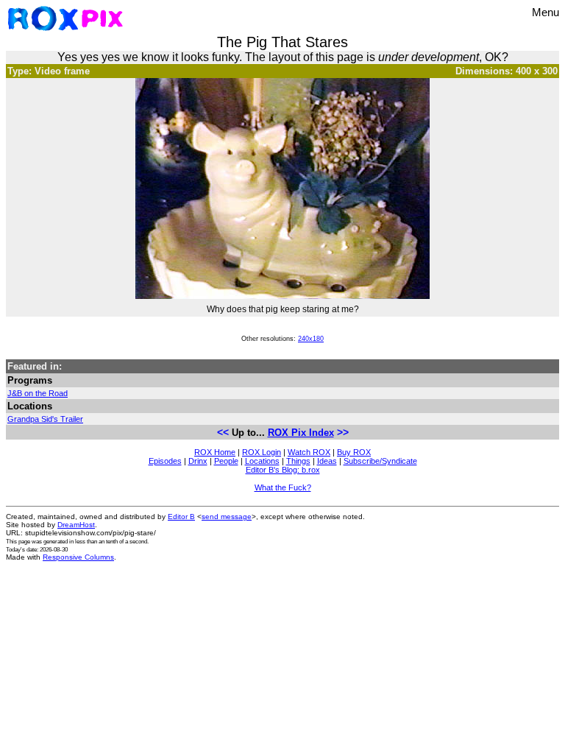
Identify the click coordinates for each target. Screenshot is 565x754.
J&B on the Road (37, 393)
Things (298, 461)
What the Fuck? (283, 487)
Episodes (165, 461)
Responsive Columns (78, 557)
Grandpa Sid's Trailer (45, 419)
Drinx (197, 461)
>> (343, 432)
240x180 (311, 338)
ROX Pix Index (301, 432)
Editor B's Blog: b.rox (283, 469)
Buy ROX (354, 452)
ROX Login (261, 452)
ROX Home (214, 452)
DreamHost (76, 525)
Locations (262, 461)
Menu (545, 12)
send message (227, 516)
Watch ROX (309, 452)
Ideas (327, 461)
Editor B (181, 516)
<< (223, 432)
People (226, 461)
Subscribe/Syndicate (380, 461)
